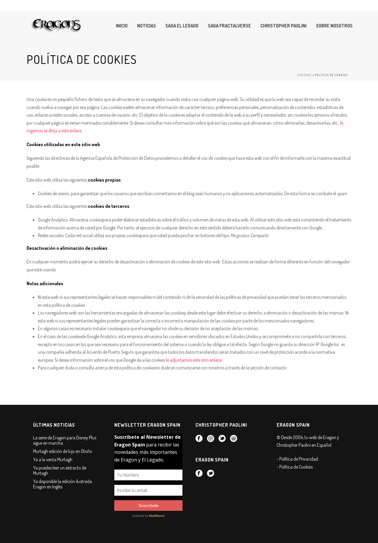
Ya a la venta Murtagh (52, 459)
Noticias (146, 26)
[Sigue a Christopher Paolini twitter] (222, 439)
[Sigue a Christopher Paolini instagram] (210, 439)
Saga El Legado (181, 26)
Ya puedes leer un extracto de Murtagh (59, 470)
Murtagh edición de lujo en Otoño (62, 451)
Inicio (122, 26)
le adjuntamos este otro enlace (193, 360)
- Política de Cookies (295, 467)
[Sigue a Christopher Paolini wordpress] (233, 439)
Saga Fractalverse (229, 26)
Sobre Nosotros (334, 26)
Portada (304, 75)
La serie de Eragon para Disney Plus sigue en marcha (64, 440)
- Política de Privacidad (297, 459)
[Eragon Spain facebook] (199, 473)
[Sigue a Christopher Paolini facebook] (199, 439)
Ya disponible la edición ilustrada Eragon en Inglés (62, 484)
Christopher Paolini (283, 26)
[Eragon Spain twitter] (210, 473)
